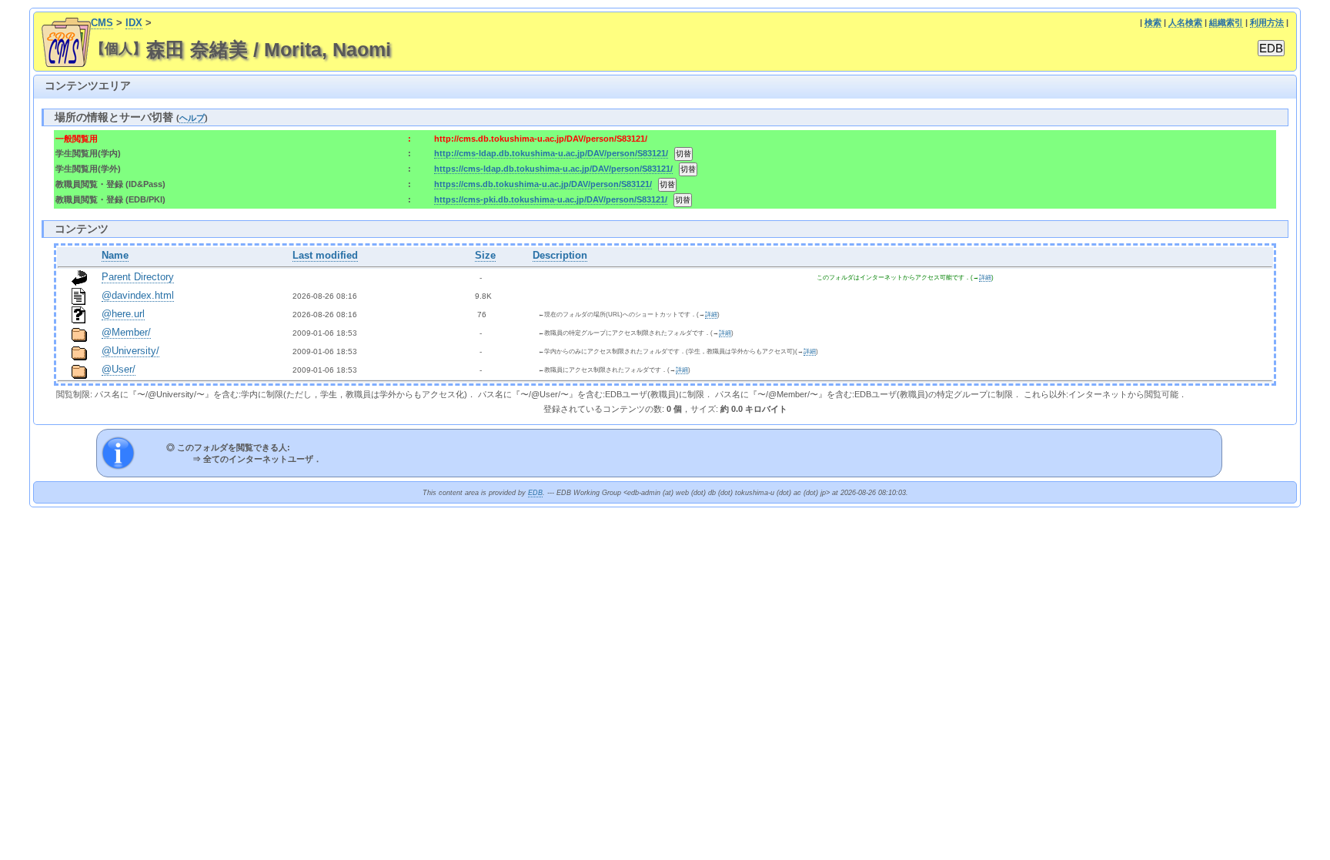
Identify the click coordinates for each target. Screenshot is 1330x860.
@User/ (118, 369)
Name (115, 255)
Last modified (325, 255)
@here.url (123, 314)
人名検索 (1185, 22)
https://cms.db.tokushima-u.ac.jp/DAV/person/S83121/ (543, 184)
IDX (133, 23)
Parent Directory (138, 277)
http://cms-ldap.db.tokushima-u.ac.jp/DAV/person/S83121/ (551, 153)
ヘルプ (192, 117)
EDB (535, 493)
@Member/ (126, 332)
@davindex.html (138, 295)
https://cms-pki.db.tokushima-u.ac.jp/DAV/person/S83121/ (550, 199)
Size (485, 255)
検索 (1153, 22)
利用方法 (1267, 22)
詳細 (985, 277)
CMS (102, 23)
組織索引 (1226, 22)
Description (560, 255)
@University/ (130, 351)
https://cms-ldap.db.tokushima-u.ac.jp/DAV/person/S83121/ (553, 168)
